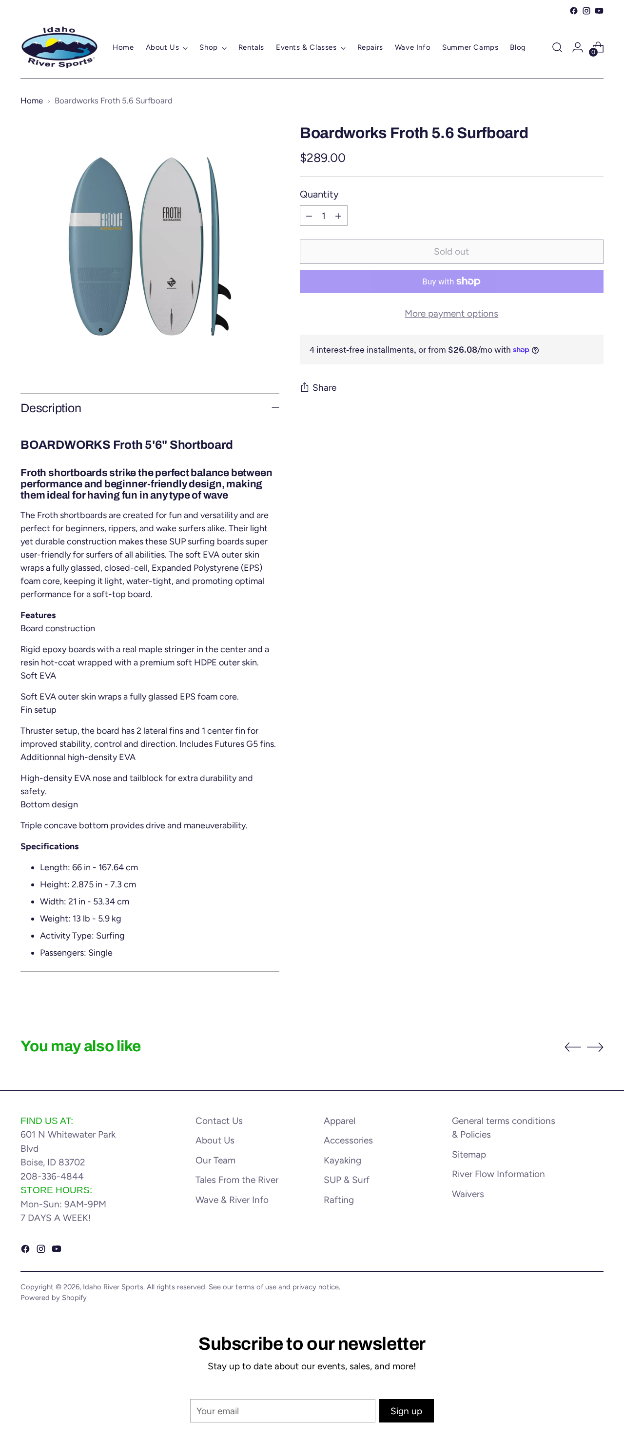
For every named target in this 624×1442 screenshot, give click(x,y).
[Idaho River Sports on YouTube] (599, 10)
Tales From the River (236, 1179)
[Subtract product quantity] (309, 215)
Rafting (339, 1199)
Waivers (468, 1194)
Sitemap (469, 1154)
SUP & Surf (347, 1179)
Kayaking (342, 1160)
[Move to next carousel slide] (595, 1047)
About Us (214, 1140)
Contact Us (219, 1120)
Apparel (339, 1120)
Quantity (319, 194)
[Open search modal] (557, 47)
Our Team (215, 1160)
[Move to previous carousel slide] (573, 1047)
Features (38, 615)
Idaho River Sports (113, 1286)
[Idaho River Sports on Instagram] (586, 10)
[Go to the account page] (577, 47)
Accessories (348, 1140)
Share (324, 387)
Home (31, 100)
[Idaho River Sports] (59, 47)
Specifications (49, 846)
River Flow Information (498, 1174)
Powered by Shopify (53, 1297)
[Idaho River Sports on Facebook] (573, 10)
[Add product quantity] (338, 215)
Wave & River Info (232, 1199)
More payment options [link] (451, 313)
